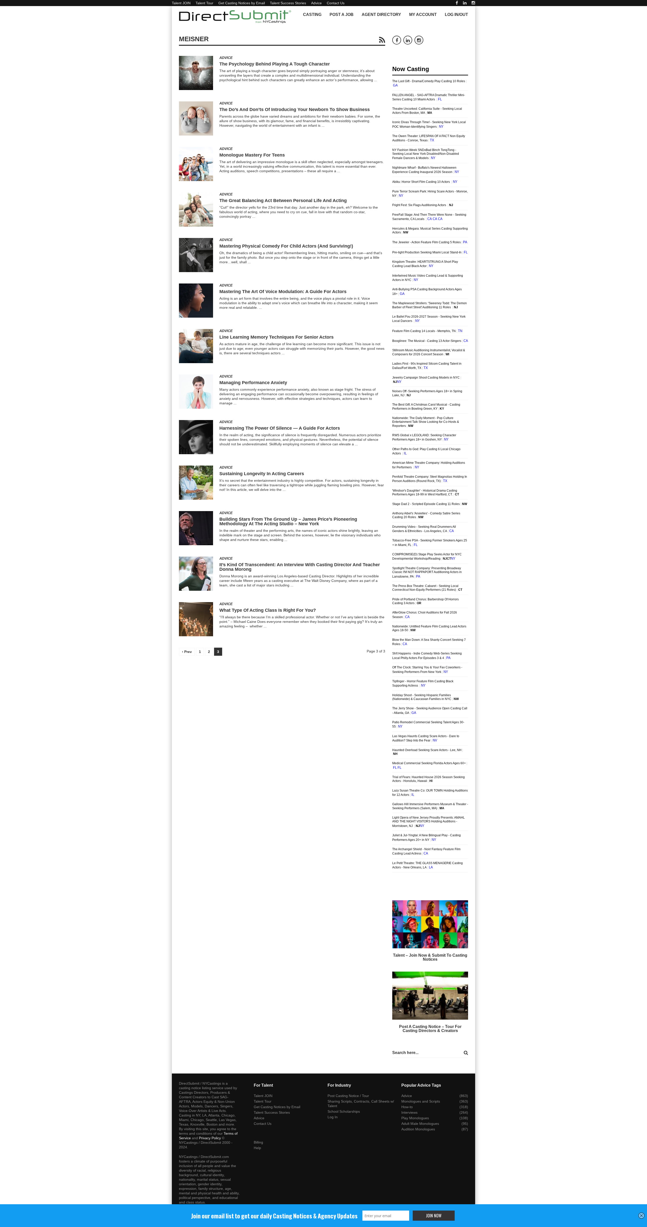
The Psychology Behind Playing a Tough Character (274, 64)
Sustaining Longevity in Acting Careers (261, 473)
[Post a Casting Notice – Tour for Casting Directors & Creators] (430, 996)
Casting (312, 14)
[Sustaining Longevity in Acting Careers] (196, 483)
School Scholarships (344, 1111)
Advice (316, 3)
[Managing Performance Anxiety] (196, 392)
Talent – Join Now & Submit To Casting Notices (430, 957)
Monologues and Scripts (420, 1101)
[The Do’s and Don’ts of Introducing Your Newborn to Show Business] (196, 118)
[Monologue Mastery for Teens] (196, 164)
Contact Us (335, 3)
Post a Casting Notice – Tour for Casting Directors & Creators (430, 1028)
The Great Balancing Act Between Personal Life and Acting (283, 200)
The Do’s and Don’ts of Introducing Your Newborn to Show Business (294, 109)
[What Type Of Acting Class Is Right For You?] (196, 619)
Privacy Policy (210, 1138)
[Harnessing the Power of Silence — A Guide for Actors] (196, 437)
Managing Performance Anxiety (253, 382)
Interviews (409, 1112)
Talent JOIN (181, 3)
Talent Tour (204, 3)
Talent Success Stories (288, 3)
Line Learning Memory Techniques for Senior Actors (276, 337)
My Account (423, 14)
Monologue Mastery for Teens (252, 155)
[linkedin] (465, 3)
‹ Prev (187, 652)
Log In (333, 1117)
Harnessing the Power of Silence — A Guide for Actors (279, 428)
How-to (407, 1107)
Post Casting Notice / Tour (348, 1096)
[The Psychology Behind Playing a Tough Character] (196, 73)
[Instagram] (473, 3)
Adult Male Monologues (420, 1124)
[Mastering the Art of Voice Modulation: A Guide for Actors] (196, 300)
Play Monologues (415, 1118)
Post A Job (342, 14)
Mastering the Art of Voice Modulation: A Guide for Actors (282, 291)
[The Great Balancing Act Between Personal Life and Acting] (196, 209)
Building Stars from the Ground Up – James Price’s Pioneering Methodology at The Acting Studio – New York (288, 521)
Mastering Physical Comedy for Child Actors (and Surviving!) (286, 246)
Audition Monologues (418, 1129)
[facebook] (457, 3)
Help (257, 1148)
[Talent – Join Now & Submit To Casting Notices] (430, 924)
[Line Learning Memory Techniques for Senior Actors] (196, 346)
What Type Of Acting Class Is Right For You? (267, 610)
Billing (258, 1142)
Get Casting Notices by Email (241, 3)
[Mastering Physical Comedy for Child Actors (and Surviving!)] (196, 255)
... (375, 80)
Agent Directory (381, 14)
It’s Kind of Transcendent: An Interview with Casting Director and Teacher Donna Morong (299, 567)
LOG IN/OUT (456, 14)
